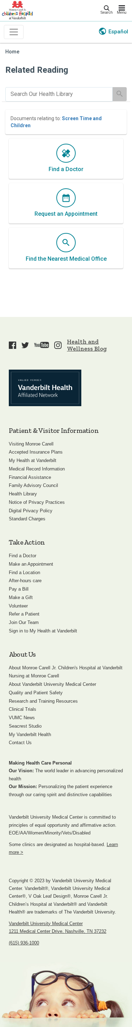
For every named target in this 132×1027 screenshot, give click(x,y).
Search (106, 12)
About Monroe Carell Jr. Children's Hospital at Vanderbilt (65, 667)
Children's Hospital (17, 9)
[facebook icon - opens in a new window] (12, 345)
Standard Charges (27, 518)
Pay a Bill (19, 589)
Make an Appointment (31, 564)
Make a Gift (21, 597)
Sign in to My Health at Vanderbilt (43, 630)
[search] (59, 94)
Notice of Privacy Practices (37, 502)
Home (12, 52)
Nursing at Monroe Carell (34, 675)
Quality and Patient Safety (36, 692)
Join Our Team (24, 622)
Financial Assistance (30, 477)
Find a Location (24, 572)
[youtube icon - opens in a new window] (41, 345)
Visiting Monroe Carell (31, 444)
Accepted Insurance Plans (36, 452)
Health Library (23, 493)
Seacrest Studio (25, 726)
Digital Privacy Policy (30, 510)
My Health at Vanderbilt (32, 460)
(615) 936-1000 (24, 942)
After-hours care (25, 580)
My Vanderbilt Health (30, 734)
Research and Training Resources (43, 701)
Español (118, 31)
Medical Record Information (37, 469)
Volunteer (18, 606)
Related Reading (36, 70)
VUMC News (22, 717)
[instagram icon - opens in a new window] (58, 345)
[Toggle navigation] (14, 32)
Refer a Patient (24, 614)
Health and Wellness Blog (87, 345)
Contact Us (20, 742)
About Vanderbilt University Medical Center (52, 684)
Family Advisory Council (33, 485)
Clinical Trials (22, 709)
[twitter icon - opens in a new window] (25, 345)
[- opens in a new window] (45, 388)
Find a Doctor (22, 555)
